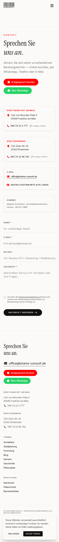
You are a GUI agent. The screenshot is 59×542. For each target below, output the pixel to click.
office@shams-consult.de (24, 176)
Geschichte (9, 463)
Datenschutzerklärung (28, 297)
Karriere (8, 459)
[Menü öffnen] (51, 6)
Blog (6, 455)
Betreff (8, 252)
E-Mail (8, 237)
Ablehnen (14, 534)
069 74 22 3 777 (19, 125)
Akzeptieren (33, 534)
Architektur (9, 442)
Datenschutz (10, 487)
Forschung (9, 450)
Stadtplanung (10, 446)
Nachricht (10, 267)
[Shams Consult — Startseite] (9, 5)
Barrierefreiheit (11, 491)
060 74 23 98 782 (19, 156)
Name (7, 222)
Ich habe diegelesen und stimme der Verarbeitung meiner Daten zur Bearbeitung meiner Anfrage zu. (28, 299)
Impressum (9, 482)
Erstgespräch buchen (23, 82)
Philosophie (9, 467)
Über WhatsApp (19, 90)
